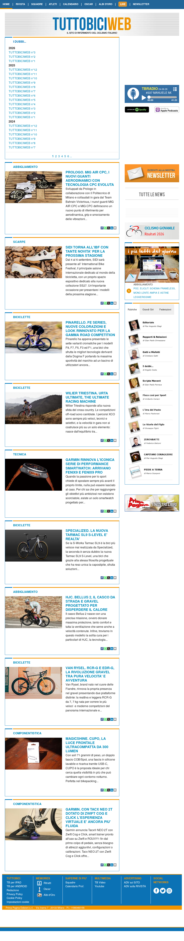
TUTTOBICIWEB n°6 (22, 95)
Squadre (70, 882)
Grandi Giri (148, 309)
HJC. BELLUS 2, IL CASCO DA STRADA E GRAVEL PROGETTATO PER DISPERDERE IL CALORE (90, 603)
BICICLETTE (21, 317)
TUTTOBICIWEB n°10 (23, 78)
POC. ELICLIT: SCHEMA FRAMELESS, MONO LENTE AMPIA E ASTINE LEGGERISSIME (155, 293)
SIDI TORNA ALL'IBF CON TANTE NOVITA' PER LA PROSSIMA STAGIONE (87, 251)
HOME (6, 4)
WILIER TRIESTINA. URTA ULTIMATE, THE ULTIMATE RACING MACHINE (87, 397)
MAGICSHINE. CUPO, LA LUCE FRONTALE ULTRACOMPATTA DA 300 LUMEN (87, 744)
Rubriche (132, 309)
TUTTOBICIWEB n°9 (22, 82)
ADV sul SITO (132, 882)
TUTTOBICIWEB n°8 (22, 87)
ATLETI (53, 4)
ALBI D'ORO (105, 4)
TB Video (100, 882)
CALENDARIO (70, 4)
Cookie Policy (14, 898)
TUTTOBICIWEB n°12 (23, 69)
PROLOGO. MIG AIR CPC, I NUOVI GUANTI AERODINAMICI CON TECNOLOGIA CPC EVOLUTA (90, 178)
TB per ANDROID (17, 886)
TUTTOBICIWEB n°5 (22, 100)
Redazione (13, 890)
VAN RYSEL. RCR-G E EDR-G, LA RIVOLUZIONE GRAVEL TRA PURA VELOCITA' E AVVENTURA (90, 674)
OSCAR (88, 4)
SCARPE (19, 242)
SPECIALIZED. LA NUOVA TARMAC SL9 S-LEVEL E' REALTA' (87, 534)
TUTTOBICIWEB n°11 (23, 74)
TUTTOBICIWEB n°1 (22, 61)
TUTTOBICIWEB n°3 (22, 52)
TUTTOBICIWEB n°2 (22, 57)
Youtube (99, 886)
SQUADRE (37, 4)
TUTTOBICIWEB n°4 (22, 104)
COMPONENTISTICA (27, 733)
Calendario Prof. (74, 886)
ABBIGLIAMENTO (25, 167)
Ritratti (47, 883)
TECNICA (19, 454)
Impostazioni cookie (18, 902)
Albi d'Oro (49, 895)
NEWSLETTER (141, 4)
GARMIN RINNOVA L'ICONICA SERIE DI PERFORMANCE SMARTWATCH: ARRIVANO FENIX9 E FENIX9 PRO (90, 465)
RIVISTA (20, 4)
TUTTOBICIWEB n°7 (22, 91)
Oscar (46, 889)
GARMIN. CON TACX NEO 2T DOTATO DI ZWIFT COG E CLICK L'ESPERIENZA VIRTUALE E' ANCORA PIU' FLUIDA (89, 817)
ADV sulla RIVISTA (135, 886)
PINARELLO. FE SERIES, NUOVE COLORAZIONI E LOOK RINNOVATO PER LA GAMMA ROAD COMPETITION (90, 328)
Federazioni (165, 309)
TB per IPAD (14, 882)
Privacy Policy (15, 894)
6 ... (69, 156)
